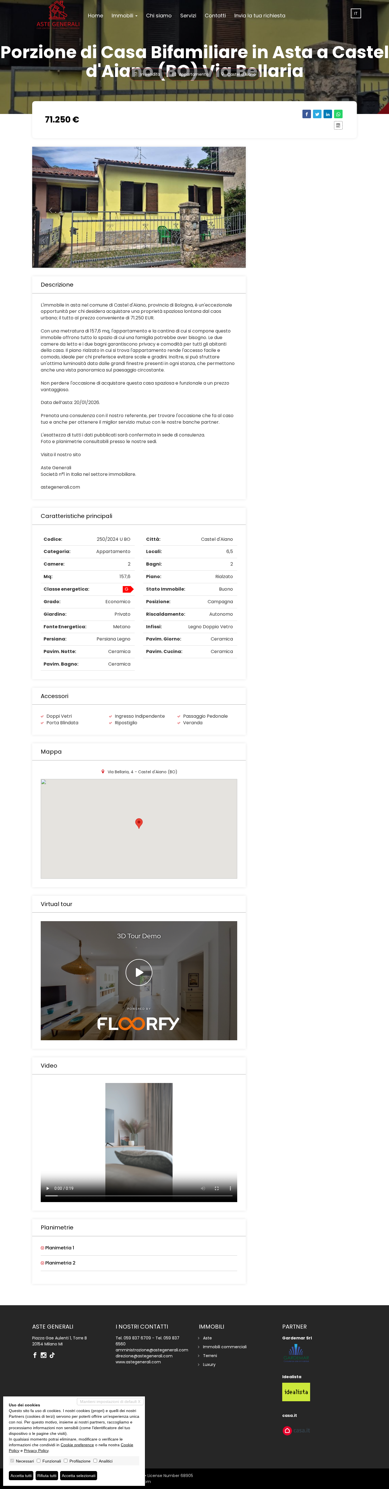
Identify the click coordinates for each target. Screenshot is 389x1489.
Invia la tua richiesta (259, 15)
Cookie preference (77, 1445)
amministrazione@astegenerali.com (152, 1350)
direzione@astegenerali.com (144, 1356)
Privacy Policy (36, 1450)
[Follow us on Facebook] (36, 1355)
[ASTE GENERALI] (58, 15)
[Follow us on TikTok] (53, 1355)
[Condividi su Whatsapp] (338, 114)
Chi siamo (159, 15)
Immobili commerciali (225, 1347)
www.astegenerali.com (138, 1362)
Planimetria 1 (59, 1248)
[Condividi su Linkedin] (328, 114)
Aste (207, 1338)
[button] (48, 207)
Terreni (210, 1356)
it (356, 13)
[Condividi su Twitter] (317, 114)
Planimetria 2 (59, 1263)
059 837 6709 (137, 1338)
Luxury (209, 1364)
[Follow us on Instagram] (45, 1355)
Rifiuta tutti (46, 1475)
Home (95, 15)
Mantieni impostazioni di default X (110, 1401)
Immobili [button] (123, 15)
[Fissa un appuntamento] (338, 125)
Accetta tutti (21, 1475)
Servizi (188, 15)
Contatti (215, 15)
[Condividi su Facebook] (306, 114)
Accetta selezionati (78, 1475)
